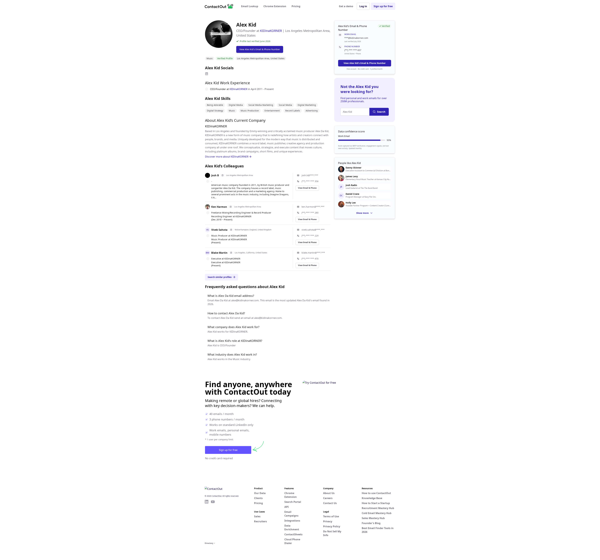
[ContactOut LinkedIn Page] (206, 520)
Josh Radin (351, 185)
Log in (363, 6)
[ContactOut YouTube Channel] (213, 520)
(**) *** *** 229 (310, 235)
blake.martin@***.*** (313, 252)
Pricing (296, 6)
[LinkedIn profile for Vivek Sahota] (231, 230)
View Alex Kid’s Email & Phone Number (365, 63)
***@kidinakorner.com (356, 37)
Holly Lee (351, 202)
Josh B (215, 175)
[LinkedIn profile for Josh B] (222, 175)
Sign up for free (383, 6)
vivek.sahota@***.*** (313, 229)
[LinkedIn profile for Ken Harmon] (231, 207)
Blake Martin (219, 252)
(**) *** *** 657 (352, 50)
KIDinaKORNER (271, 31)
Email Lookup (249, 6)
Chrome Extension (274, 6)
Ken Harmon (219, 206)
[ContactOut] (220, 6)
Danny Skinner (353, 167)
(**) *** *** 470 (310, 258)
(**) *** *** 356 (310, 181)
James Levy (352, 176)
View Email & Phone (307, 188)
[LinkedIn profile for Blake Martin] (231, 253)
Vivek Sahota (219, 229)
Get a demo (346, 6)
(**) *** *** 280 (310, 212)
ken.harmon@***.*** (313, 206)
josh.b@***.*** (310, 175)
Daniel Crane (352, 194)
